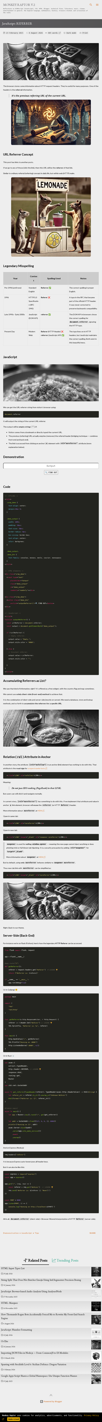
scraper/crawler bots (36, 768)
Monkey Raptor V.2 (19, 5)
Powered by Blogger (52, 1401)
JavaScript (26, 1233)
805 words (53, 33)
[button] (70, 32)
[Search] (90, 4)
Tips (37, 1233)
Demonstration (11, 1233)
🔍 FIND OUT (51, 472)
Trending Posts (67, 1260)
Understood (13, 1419)
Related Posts (37, 1260)
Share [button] (93, 1233)
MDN (40, 811)
